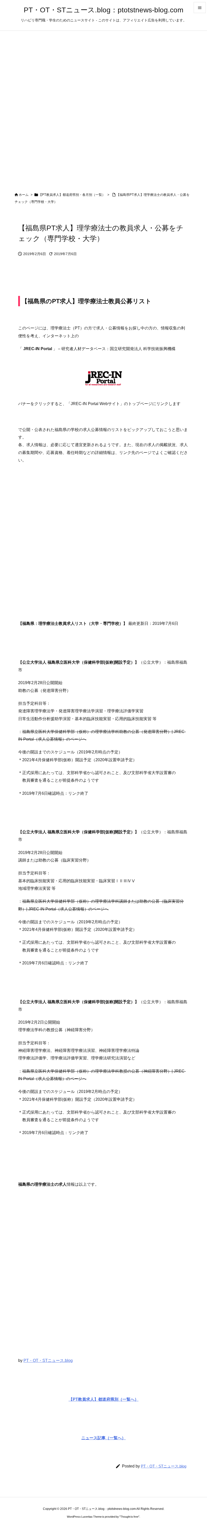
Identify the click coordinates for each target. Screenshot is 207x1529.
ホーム (24, 195)
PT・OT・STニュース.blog (48, 1360)
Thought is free (129, 1516)
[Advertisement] (103, 533)
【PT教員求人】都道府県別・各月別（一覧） (72, 195)
